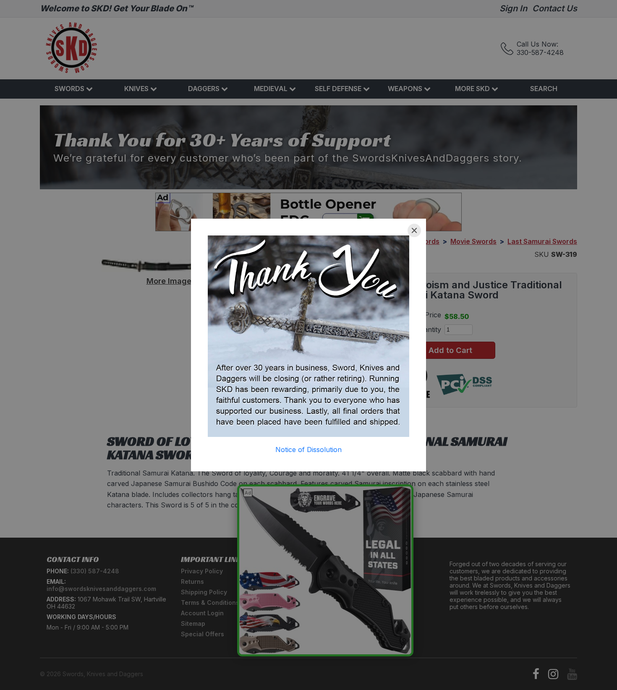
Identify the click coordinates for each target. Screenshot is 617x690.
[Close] (414, 230)
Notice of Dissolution (308, 449)
